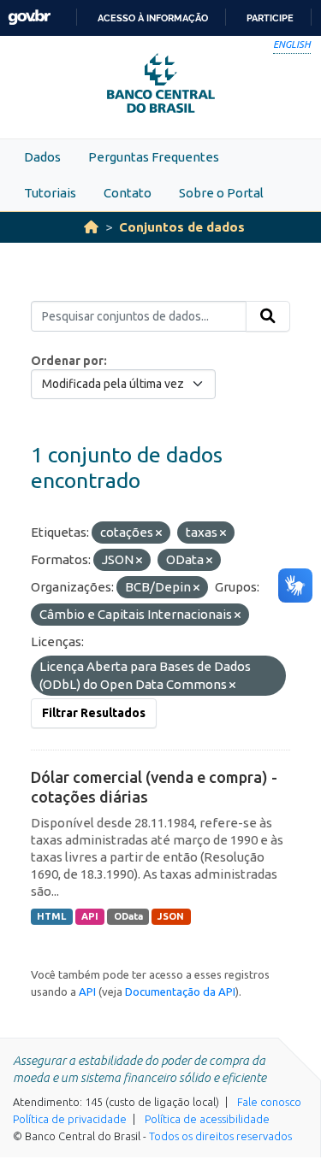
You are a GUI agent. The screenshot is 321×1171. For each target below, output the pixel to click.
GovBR (29, 17)
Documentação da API (180, 991)
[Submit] (268, 316)
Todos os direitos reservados (220, 1136)
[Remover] (159, 533)
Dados (42, 157)
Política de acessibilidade (207, 1119)
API (89, 916)
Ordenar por (67, 361)
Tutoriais (50, 192)
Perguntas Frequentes (153, 157)
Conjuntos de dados (182, 227)
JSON (171, 916)
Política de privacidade (70, 1119)
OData (128, 916)
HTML (51, 916)
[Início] (91, 227)
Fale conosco (269, 1102)
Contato (128, 192)
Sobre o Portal (221, 192)
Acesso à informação (153, 18)
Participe (270, 18)
